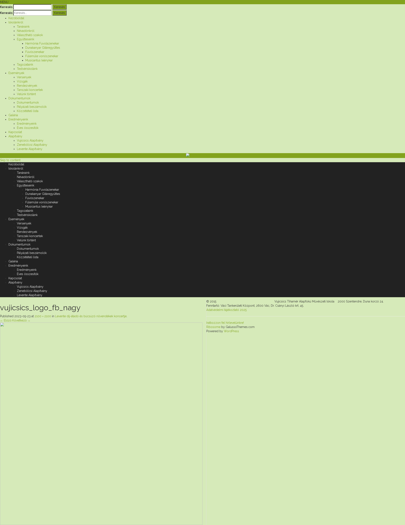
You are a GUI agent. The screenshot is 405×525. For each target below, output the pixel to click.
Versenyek (24, 77)
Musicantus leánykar (39, 60)
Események (16, 73)
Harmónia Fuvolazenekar (42, 43)
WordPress (231, 331)
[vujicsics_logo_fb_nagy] (101, 423)
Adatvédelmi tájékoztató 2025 (226, 310)
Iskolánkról (15, 22)
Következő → (21, 320)
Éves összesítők (27, 128)
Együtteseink (25, 39)
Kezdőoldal (16, 18)
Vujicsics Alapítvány (30, 140)
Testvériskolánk (27, 68)
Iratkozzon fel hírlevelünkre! (225, 322)
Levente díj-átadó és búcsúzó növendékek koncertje (91, 316)
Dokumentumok (19, 98)
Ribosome (213, 327)
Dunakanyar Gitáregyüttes (42, 47)
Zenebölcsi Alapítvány (32, 144)
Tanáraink (23, 26)
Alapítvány (15, 136)
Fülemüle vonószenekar (41, 56)
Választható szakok (30, 35)
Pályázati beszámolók (32, 106)
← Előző (5, 320)
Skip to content (10, 160)
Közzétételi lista (27, 111)
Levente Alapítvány (29, 149)
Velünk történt (26, 94)
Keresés (6, 7)
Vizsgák (22, 81)
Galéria (13, 115)
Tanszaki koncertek (30, 90)
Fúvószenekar (34, 52)
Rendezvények (27, 85)
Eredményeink (18, 119)
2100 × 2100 (43, 316)
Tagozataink (25, 64)
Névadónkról (25, 30)
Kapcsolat (15, 132)
